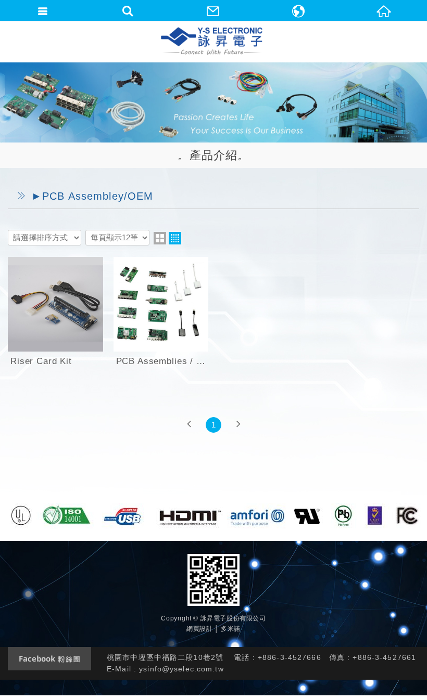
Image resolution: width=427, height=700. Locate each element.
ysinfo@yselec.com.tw (181, 669)
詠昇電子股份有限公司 (212, 41)
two (160, 238)
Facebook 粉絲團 (49, 658)
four (175, 238)
